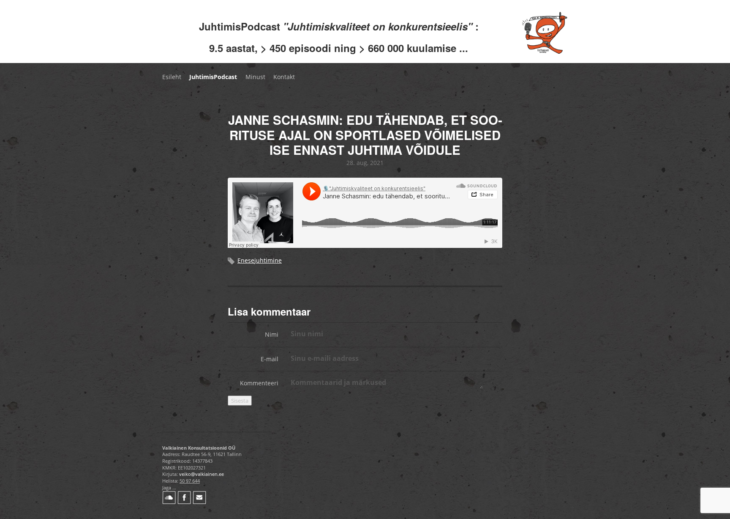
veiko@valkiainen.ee (201, 474)
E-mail (269, 359)
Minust (255, 77)
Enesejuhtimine (259, 260)
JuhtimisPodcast (213, 77)
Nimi (271, 334)
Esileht (171, 77)
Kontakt (284, 77)
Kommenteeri (259, 383)
